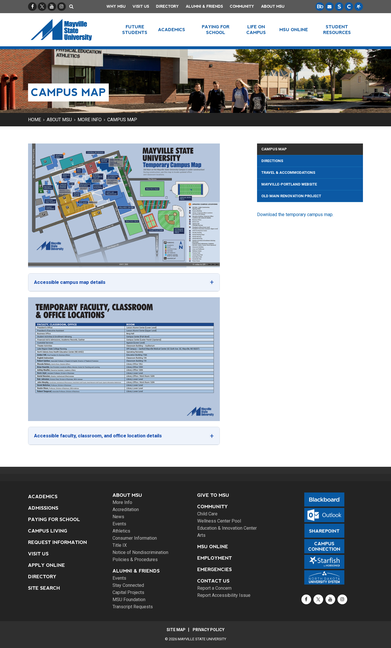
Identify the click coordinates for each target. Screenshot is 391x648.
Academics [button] (171, 29)
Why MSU (116, 6)
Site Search (44, 588)
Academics (43, 496)
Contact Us (213, 581)
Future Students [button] (134, 29)
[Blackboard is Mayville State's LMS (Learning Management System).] (319, 6)
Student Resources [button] (337, 29)
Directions (272, 161)
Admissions (43, 508)
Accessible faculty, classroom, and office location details (98, 435)
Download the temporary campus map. (295, 214)
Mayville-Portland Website (289, 184)
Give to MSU (213, 495)
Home (34, 119)
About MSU (273, 6)
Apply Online (46, 565)
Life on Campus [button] (256, 29)
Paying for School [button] (216, 29)
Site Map (176, 630)
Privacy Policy (208, 630)
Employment (214, 558)
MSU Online (212, 546)
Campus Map (122, 119)
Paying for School (54, 519)
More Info (90, 119)
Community (242, 6)
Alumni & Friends (204, 6)
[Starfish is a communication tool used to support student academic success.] (358, 6)
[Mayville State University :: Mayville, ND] (68, 29)
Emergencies (214, 569)
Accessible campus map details (69, 282)
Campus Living (47, 531)
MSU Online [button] (293, 29)
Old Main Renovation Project (291, 196)
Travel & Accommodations (288, 172)
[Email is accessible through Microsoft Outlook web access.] (329, 6)
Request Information (57, 542)
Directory (167, 6)
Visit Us (141, 6)
